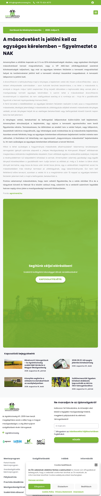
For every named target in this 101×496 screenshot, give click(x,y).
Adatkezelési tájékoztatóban (83, 431)
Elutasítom (63, 486)
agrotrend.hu (16, 193)
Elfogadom (39, 486)
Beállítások (86, 486)
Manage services (35, 480)
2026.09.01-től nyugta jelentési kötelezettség (82, 361)
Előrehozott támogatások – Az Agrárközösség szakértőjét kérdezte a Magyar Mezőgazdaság (36, 364)
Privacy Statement (63, 492)
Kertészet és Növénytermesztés (25, 30)
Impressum (78, 492)
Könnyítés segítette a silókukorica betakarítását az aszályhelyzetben (37, 380)
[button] (96, 465)
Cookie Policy (48, 492)
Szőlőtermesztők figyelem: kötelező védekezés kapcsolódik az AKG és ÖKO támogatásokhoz (84, 382)
